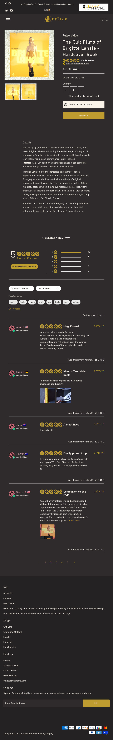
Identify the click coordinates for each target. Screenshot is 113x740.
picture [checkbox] (76, 302)
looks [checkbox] (22, 302)
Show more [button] (14, 308)
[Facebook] (6, 3)
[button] (70, 252)
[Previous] (9, 34)
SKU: (65, 77)
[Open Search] (102, 19)
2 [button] (51, 562)
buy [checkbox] (49, 302)
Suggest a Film (10, 665)
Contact (7, 598)
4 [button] (62, 562)
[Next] (16, 34)
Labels (6, 636)
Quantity (67, 83)
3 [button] (56, 562)
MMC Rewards (10, 675)
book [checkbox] (66, 302)
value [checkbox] (32, 302)
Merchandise (9, 646)
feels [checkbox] (57, 302)
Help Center (9, 603)
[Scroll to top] (107, 734)
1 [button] (45, 562)
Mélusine (8, 641)
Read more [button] (74, 520)
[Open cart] (107, 19)
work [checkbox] (41, 302)
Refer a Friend (10, 670)
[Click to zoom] (49, 34)
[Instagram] (9, 3)
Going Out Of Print (12, 631)
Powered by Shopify (43, 733)
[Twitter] (7, 10)
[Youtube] (11, 10)
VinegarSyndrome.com (14, 680)
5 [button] (67, 562)
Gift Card (7, 626)
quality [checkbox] (13, 302)
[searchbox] (21, 288)
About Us (8, 593)
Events (6, 660)
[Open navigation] (16, 19)
